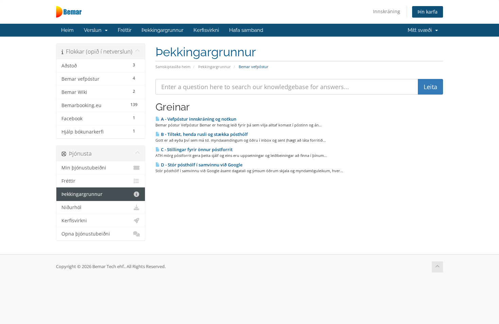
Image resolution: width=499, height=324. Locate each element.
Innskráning (386, 11)
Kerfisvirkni (206, 30)
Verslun (94, 30)
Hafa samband (246, 30)
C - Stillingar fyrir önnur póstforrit (196, 149)
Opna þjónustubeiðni (85, 234)
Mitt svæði (421, 30)
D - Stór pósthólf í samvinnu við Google (201, 165)
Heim (67, 30)
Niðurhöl (71, 207)
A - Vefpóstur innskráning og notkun (198, 119)
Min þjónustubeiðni (83, 168)
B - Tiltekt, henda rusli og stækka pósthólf (204, 134)
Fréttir (124, 30)
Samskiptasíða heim (172, 66)
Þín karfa (428, 11)
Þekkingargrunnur (162, 30)
